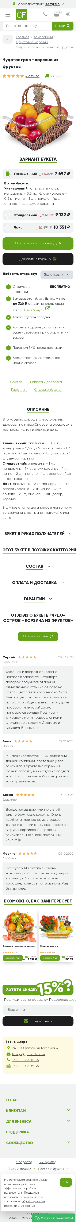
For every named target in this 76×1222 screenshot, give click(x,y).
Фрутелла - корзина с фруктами (19, 946)
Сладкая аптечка (49, 946)
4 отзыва (32, 76)
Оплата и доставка (46, 382)
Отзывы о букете (47, 390)
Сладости (23, 1162)
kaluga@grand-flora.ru (28, 1054)
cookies (30, 1179)
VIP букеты (47, 1162)
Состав (16, 382)
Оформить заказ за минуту (36, 243)
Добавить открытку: (20, 274)
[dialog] (45, 14)
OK (65, 1182)
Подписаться (41, 1021)
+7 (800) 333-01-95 (25, 1060)
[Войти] (68, 14)
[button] (53, 1218)
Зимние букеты (18, 1169)
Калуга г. (52, 4)
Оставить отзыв (35, 636)
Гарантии (19, 390)
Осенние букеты (51, 1169)
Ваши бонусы (34, 310)
